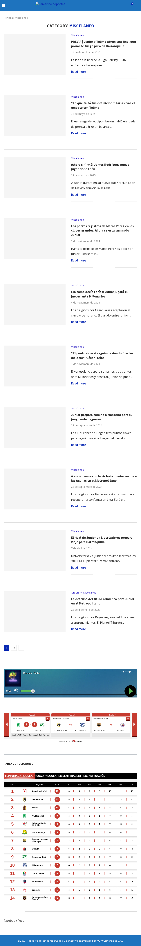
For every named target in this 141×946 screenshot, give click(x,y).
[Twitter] (106, 5)
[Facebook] (102, 5)
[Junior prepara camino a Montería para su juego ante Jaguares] (35, 427)
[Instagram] (110, 5)
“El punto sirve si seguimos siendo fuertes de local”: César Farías (102, 355)
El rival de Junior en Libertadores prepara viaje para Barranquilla (102, 539)
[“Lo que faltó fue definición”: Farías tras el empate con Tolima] (35, 115)
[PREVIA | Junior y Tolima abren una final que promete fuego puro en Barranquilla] (35, 54)
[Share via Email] (112, 78)
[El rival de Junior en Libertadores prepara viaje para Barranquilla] (35, 550)
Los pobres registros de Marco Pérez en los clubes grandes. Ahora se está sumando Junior (102, 230)
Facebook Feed (14, 921)
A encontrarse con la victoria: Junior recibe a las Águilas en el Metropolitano (104, 478)
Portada (8, 17)
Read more (78, 72)
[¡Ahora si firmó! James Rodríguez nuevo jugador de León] (35, 177)
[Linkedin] (114, 5)
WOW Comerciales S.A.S (110, 940)
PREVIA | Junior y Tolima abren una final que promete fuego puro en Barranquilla (103, 43)
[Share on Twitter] (104, 78)
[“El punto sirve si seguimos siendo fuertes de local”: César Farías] (35, 366)
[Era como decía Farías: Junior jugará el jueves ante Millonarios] (35, 304)
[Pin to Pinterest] (108, 78)
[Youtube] (118, 5)
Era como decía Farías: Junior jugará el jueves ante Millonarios (99, 294)
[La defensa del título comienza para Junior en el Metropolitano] (35, 611)
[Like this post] (96, 78)
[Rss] (125, 5)
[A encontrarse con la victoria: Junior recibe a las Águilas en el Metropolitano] (35, 489)
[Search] (137, 5)
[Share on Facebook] (101, 78)
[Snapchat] (121, 5)
